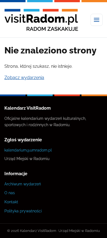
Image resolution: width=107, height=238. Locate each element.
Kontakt (11, 201)
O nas (9, 192)
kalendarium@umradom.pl (28, 150)
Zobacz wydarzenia (24, 77)
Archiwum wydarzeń (22, 184)
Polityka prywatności (23, 211)
